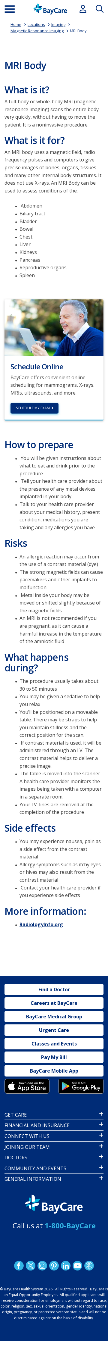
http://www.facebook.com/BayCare (19, 1265)
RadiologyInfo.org (41, 924)
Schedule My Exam (33, 408)
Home (15, 24)
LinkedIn (65, 1265)
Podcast (89, 1265)
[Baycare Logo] (50, 9)
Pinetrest (54, 1265)
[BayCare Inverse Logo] (54, 1204)
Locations (36, 24)
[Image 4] (81, 1086)
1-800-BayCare (70, 1225)
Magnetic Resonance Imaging (37, 30)
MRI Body (78, 30)
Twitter (30, 1265)
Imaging (58, 24)
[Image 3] (27, 1086)
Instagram (42, 1265)
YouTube (77, 1265)
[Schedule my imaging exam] (54, 327)
